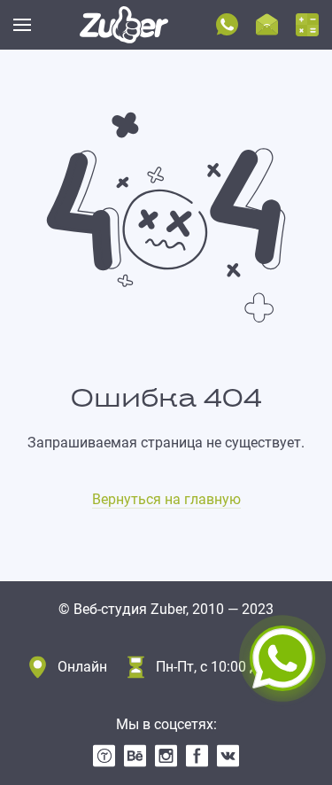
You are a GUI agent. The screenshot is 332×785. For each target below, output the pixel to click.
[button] (22, 25)
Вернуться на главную (166, 499)
